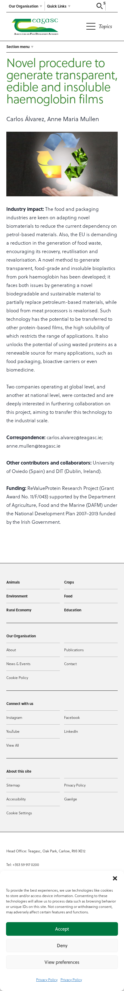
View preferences (62, 962)
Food (68, 596)
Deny (62, 945)
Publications (74, 649)
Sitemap (13, 785)
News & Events (18, 663)
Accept (62, 929)
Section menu (17, 46)
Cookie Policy (17, 677)
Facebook (72, 717)
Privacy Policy (46, 979)
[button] (115, 878)
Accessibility (16, 799)
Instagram (14, 717)
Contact (70, 663)
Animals (13, 582)
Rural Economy (18, 610)
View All (12, 745)
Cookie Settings (19, 813)
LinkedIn (71, 731)
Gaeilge (70, 799)
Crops (69, 582)
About (11, 649)
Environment (17, 596)
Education (72, 610)
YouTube (13, 731)
